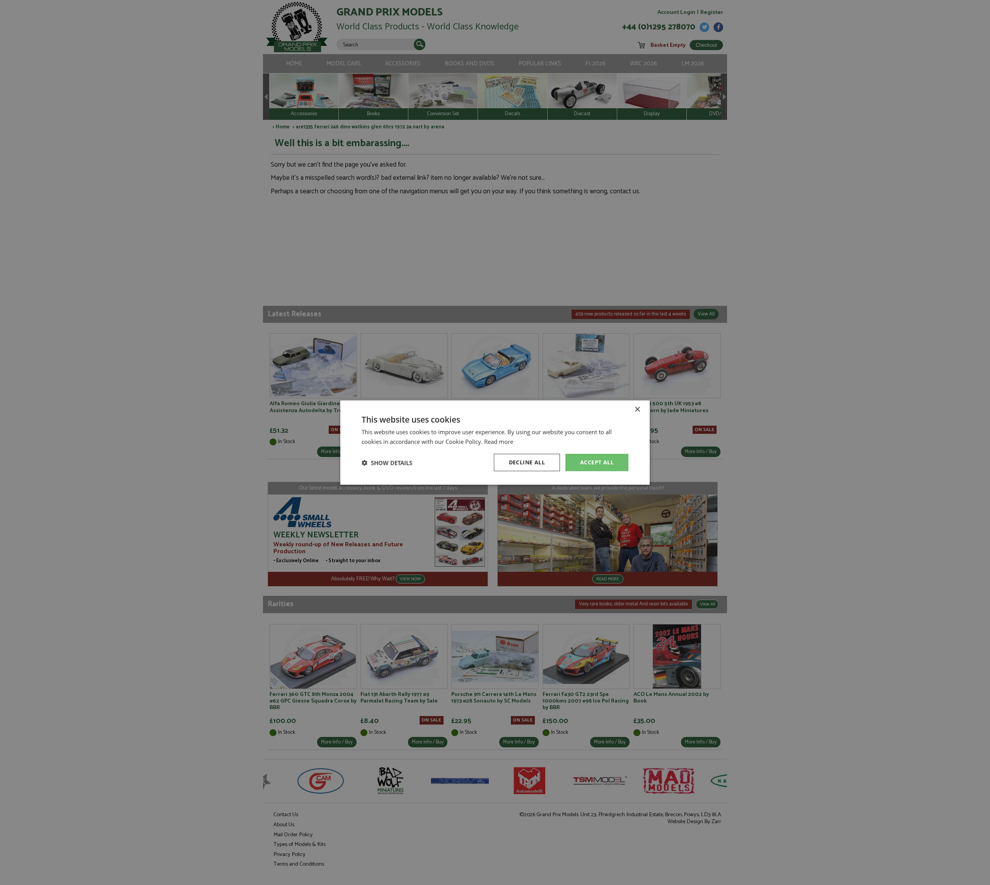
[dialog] (495, 442)
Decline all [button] (527, 462)
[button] (387, 462)
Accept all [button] (597, 462)
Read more (498, 441)
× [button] (637, 409)
